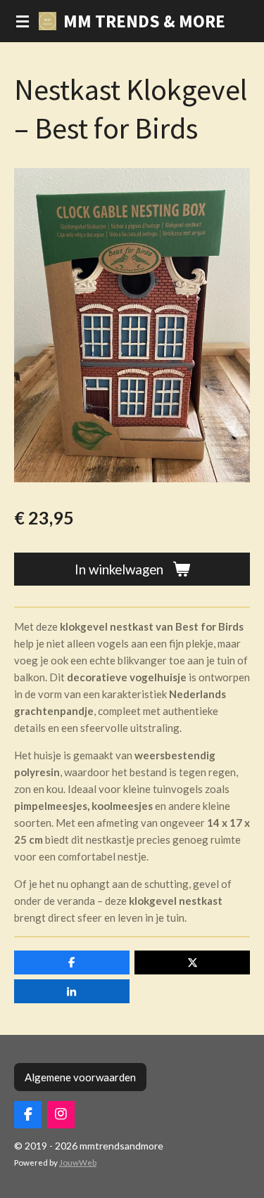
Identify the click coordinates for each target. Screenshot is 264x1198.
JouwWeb (77, 1162)
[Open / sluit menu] (22, 21)
